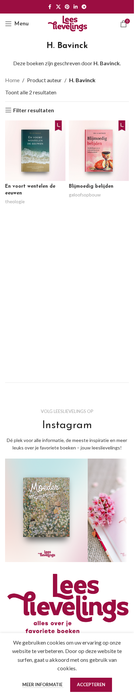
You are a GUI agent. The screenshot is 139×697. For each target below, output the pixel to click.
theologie (15, 201)
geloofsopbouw (85, 195)
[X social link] (58, 6)
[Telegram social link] (84, 6)
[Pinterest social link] (67, 6)
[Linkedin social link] (76, 6)
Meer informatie (42, 684)
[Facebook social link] (50, 6)
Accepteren (91, 684)
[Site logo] (67, 23)
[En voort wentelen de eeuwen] (35, 150)
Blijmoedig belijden (91, 186)
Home (12, 80)
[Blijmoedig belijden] (99, 150)
